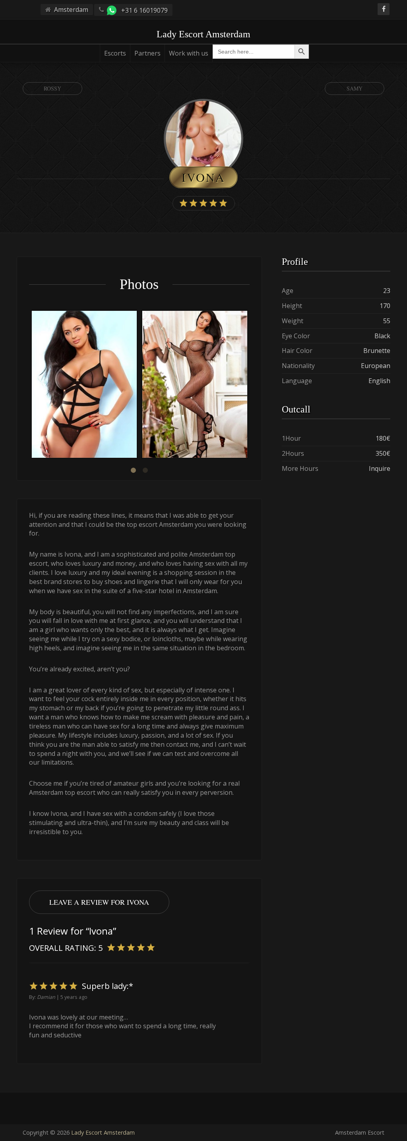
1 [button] (133, 470)
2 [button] (145, 470)
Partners (147, 53)
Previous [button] (29, 385)
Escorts (115, 53)
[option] (84, 385)
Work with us (188, 53)
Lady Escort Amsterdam (103, 1132)
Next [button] (250, 385)
